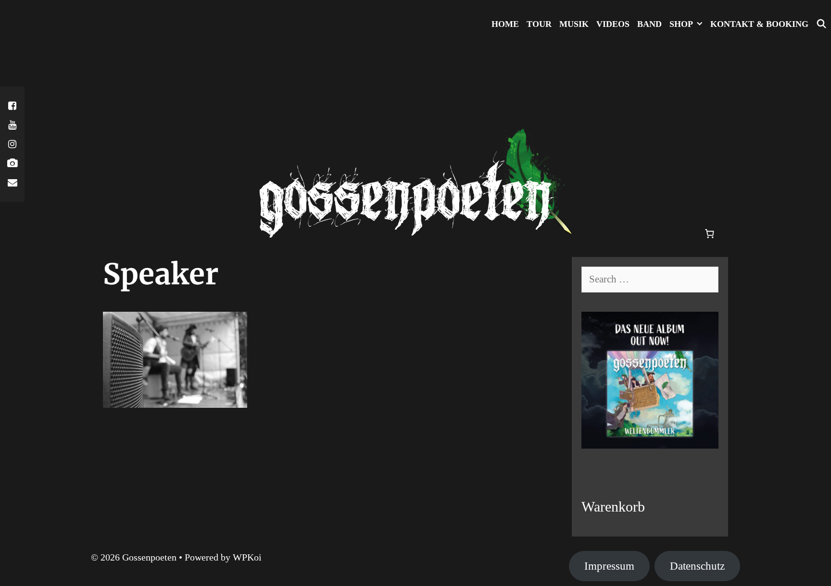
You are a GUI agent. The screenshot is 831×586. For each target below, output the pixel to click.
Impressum (609, 566)
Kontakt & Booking (759, 24)
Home (505, 24)
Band (649, 24)
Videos (613, 24)
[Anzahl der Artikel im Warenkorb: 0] (709, 233)
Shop (681, 24)
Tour (539, 24)
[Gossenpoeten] (415, 145)
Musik (574, 24)
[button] (699, 24)
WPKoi (247, 557)
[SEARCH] (821, 24)
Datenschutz (697, 566)
